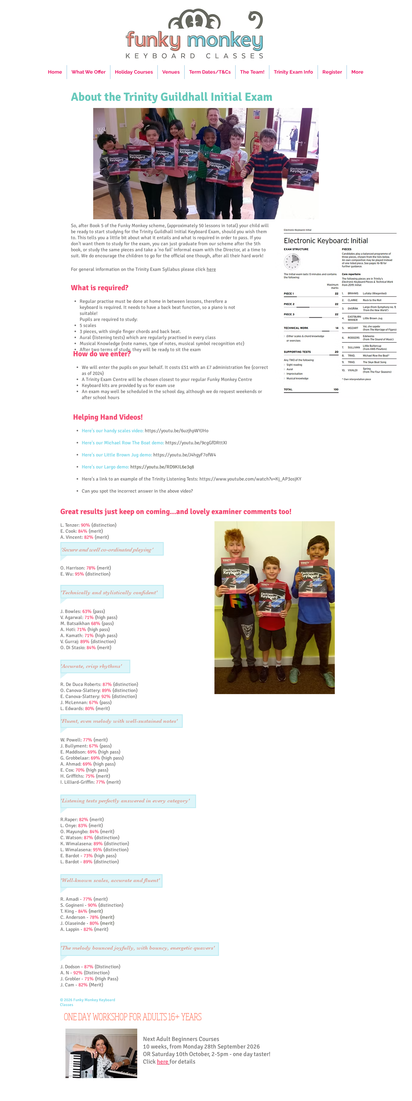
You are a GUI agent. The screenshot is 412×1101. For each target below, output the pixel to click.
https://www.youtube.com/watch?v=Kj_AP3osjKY (250, 479)
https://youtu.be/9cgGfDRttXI (196, 443)
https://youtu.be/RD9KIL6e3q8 (162, 467)
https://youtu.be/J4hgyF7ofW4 (184, 455)
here (211, 269)
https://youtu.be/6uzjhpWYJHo (176, 431)
